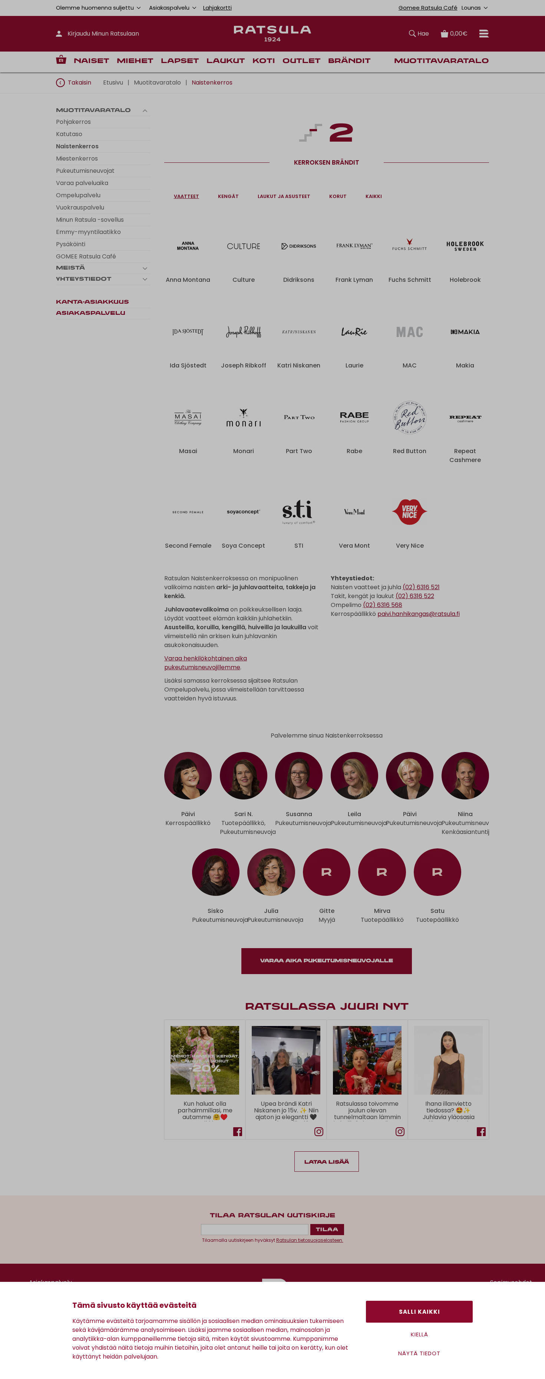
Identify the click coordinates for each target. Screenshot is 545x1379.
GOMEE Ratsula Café (86, 256)
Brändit (349, 61)
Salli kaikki (419, 1312)
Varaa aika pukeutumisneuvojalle (326, 961)
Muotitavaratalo (441, 61)
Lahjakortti (217, 7)
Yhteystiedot (83, 279)
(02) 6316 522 (415, 596)
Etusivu (113, 82)
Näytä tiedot (419, 1353)
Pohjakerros (73, 122)
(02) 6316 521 (421, 587)
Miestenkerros (77, 158)
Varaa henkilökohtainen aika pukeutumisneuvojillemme (205, 663)
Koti (263, 61)
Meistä (70, 268)
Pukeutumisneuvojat (85, 170)
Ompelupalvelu (78, 195)
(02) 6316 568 (382, 605)
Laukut (226, 61)
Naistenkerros (77, 146)
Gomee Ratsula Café (428, 7)
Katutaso (69, 134)
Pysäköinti (70, 244)
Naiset (91, 61)
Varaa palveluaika (82, 183)
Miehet (135, 61)
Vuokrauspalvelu (80, 207)
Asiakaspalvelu (90, 313)
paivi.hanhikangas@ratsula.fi (418, 614)
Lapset (180, 61)
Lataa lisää (326, 1162)
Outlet (302, 61)
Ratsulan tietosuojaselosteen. (309, 1240)
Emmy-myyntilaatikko (88, 232)
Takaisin (79, 82)
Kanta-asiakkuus (92, 302)
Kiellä (419, 1334)
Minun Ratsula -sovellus (90, 219)
